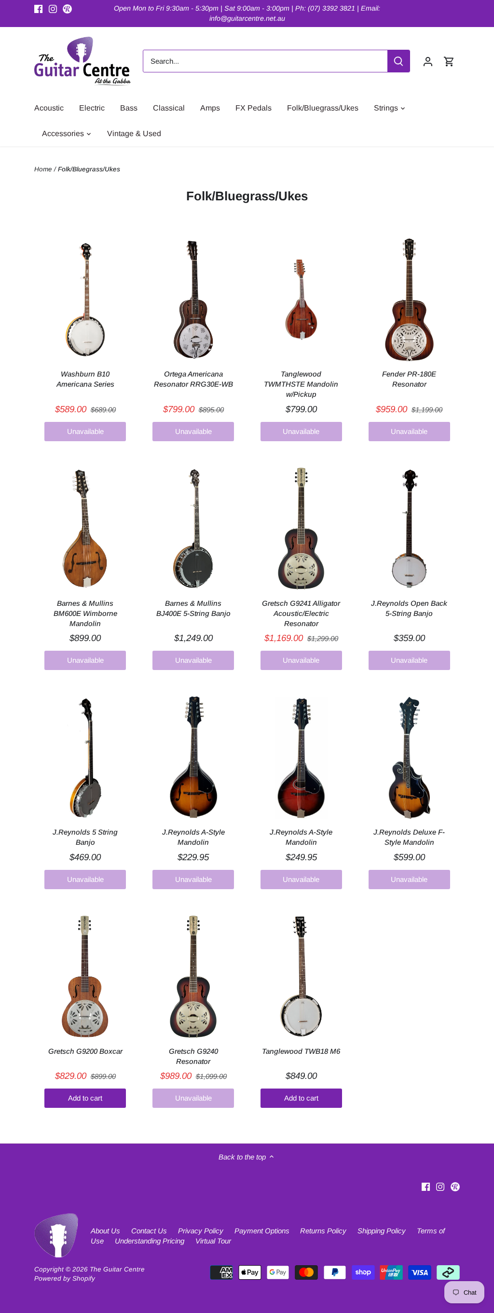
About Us (105, 1231)
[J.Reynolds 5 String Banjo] (85, 758)
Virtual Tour (213, 1241)
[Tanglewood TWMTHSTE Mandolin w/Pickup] (301, 299)
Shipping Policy (381, 1231)
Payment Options (261, 1231)
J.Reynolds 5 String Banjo (85, 837)
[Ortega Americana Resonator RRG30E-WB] (193, 299)
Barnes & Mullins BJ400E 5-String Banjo (193, 608)
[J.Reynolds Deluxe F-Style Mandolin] (409, 758)
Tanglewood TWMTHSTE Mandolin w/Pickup (301, 384)
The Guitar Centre (117, 1269)
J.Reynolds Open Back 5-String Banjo (409, 608)
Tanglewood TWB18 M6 (301, 1051)
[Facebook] (38, 8)
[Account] (428, 61)
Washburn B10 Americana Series (85, 379)
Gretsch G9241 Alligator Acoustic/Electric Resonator (301, 613)
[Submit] (398, 61)
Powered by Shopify (64, 1278)
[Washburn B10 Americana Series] (85, 299)
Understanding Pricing (149, 1241)
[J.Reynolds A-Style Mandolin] (193, 758)
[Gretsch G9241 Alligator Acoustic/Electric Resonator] (301, 529)
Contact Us (149, 1231)
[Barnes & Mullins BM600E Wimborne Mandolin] (85, 529)
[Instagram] (53, 8)
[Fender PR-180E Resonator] (409, 299)
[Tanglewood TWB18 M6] (301, 977)
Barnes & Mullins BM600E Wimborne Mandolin (85, 613)
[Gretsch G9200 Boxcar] (85, 977)
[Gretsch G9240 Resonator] (193, 977)
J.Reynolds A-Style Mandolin (193, 837)
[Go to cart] (449, 61)
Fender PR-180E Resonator (409, 379)
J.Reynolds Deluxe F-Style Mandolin (409, 837)
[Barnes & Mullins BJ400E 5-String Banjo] (193, 529)
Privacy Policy (200, 1231)
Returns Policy (323, 1231)
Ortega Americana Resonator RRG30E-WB (193, 379)
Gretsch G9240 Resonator (193, 1056)
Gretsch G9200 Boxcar (85, 1051)
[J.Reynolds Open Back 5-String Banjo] (409, 529)
